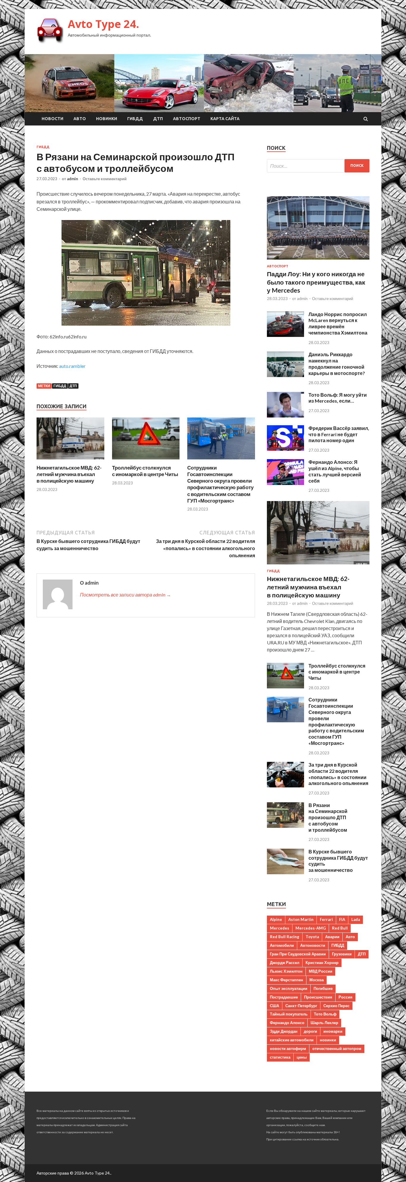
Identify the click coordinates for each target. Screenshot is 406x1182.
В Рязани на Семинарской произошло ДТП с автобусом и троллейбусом (328, 817)
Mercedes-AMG (310, 928)
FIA (342, 919)
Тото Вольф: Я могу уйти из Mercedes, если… (338, 398)
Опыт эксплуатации (288, 988)
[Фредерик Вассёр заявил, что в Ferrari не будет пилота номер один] (285, 449)
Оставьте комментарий (105, 178)
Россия (346, 997)
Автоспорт (186, 118)
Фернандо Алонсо (287, 1022)
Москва (316, 979)
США (274, 1005)
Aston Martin (301, 919)
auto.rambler (72, 366)
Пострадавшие (284, 997)
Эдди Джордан (284, 1031)
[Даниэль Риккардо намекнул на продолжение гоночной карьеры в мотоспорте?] (285, 375)
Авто (79, 118)
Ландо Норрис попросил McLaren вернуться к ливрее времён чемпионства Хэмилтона (338, 323)
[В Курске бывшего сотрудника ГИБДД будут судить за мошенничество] (285, 872)
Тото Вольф (325, 1014)
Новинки (106, 118)
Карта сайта (225, 118)
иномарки (332, 1031)
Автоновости (312, 945)
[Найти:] (318, 165)
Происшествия (318, 997)
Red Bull (340, 928)
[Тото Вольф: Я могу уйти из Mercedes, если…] (285, 415)
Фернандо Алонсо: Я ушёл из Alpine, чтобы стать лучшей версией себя (335, 471)
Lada (355, 919)
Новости (52, 118)
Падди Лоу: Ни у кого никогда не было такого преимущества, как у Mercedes (316, 282)
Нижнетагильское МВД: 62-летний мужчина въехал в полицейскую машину (69, 474)
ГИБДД (135, 118)
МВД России (320, 971)
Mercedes (279, 928)
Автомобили (282, 945)
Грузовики (342, 954)
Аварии (332, 936)
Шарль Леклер (324, 1022)
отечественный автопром (336, 1048)
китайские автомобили (292, 1039)
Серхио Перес (336, 1005)
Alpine (276, 919)
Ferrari (326, 919)
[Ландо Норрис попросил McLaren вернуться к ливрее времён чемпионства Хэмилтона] (285, 335)
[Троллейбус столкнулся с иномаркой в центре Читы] (146, 461)
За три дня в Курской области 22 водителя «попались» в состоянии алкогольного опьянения (338, 774)
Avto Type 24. (103, 24)
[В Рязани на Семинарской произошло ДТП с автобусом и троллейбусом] (285, 826)
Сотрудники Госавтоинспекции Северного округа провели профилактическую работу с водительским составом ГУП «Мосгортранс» (220, 483)
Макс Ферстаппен (286, 979)
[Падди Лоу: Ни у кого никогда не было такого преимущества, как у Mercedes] (318, 260)
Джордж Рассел (284, 962)
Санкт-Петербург (301, 1005)
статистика (280, 1057)
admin (72, 178)
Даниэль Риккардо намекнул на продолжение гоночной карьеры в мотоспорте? (337, 363)
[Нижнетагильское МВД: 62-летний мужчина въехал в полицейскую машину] (70, 461)
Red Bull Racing (284, 936)
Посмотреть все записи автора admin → (125, 594)
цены (302, 1057)
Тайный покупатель (289, 1014)
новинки (328, 1039)
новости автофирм (288, 1048)
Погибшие (323, 988)
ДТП (158, 118)
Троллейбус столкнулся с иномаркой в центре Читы (145, 470)
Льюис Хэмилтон (286, 971)
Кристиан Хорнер (322, 962)
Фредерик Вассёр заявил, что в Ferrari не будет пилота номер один (339, 434)
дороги (310, 1031)
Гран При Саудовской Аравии (298, 954)
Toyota (312, 936)
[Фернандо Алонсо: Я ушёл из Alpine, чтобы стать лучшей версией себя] (285, 483)
